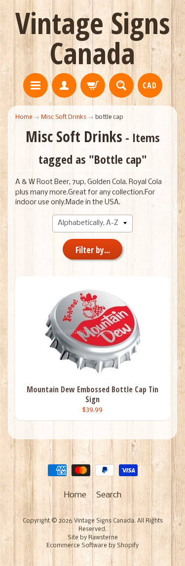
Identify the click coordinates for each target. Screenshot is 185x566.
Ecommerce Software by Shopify (92, 546)
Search (108, 495)
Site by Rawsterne (93, 538)
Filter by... (92, 250)
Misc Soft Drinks (63, 117)
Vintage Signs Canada (92, 37)
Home (23, 117)
